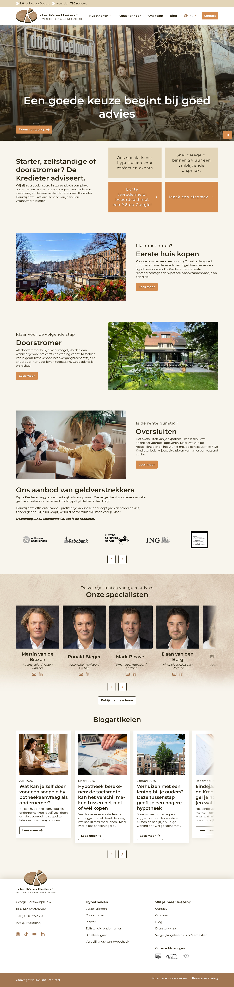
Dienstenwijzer (166, 928)
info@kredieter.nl (28, 923)
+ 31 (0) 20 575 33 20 (30, 916)
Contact (161, 908)
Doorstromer (95, 915)
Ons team (155, 15)
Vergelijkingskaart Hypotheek (107, 941)
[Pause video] (227, 135)
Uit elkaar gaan (97, 935)
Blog (173, 15)
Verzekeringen (130, 15)
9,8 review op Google (35, 3)
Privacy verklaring (205, 978)
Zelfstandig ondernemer (103, 928)
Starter (91, 922)
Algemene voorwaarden (169, 978)
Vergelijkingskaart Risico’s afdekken (181, 935)
